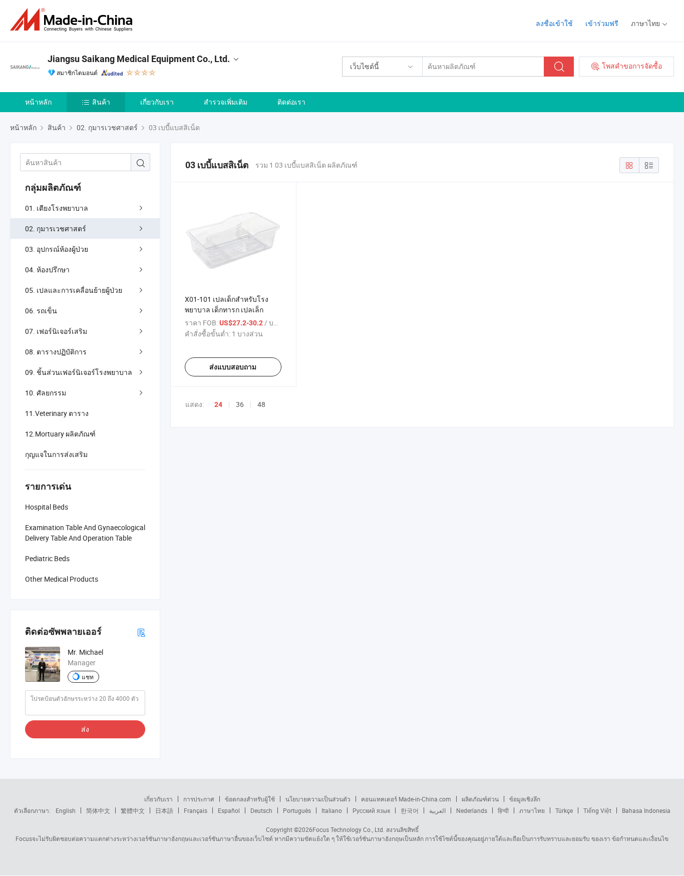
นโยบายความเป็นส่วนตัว (318, 799)
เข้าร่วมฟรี (601, 23)
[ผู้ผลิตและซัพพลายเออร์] (74, 20)
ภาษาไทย (532, 810)
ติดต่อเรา (291, 102)
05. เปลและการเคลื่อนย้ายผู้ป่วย (73, 290)
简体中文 (98, 810)
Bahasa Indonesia (646, 810)
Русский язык (371, 810)
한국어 (410, 810)
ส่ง (85, 729)
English (66, 810)
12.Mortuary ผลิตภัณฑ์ (60, 434)
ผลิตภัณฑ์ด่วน (480, 799)
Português (297, 810)
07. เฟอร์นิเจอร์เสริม (56, 331)
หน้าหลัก (38, 102)
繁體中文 (133, 810)
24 (218, 404)
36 (240, 404)
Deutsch (261, 810)
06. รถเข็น (41, 310)
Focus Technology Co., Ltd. (348, 829)
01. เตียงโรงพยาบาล (56, 208)
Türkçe (564, 810)
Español (229, 810)
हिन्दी (503, 810)
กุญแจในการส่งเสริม (56, 454)
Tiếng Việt (597, 810)
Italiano (331, 810)
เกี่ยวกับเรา (157, 102)
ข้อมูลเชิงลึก (524, 799)
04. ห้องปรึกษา (47, 269)
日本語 (164, 810)
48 (261, 404)
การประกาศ (198, 799)
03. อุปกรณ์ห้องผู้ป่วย (56, 249)
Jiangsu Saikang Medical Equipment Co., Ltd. (139, 59)
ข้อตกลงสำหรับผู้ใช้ (250, 799)
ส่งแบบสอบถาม (232, 367)
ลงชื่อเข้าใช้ (554, 23)
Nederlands (471, 810)
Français (195, 810)
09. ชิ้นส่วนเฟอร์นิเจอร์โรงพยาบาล (78, 372)
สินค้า (101, 102)
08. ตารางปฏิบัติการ (56, 351)
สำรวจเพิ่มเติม (225, 102)
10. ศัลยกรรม (45, 392)
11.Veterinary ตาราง (57, 413)
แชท (88, 677)
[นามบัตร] (141, 632)
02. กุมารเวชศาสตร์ (55, 228)
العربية (437, 810)
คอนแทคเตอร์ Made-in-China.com (406, 799)
